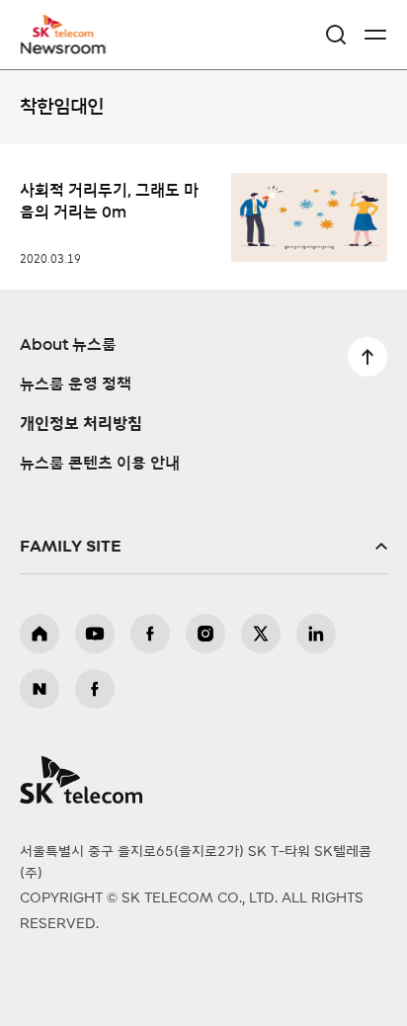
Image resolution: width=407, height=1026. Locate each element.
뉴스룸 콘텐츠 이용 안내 (100, 463)
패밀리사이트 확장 (203, 546)
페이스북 (150, 633)
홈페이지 (39, 633)
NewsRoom (64, 46)
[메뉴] (375, 34)
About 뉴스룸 (68, 345)
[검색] (336, 34)
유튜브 (95, 633)
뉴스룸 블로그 (39, 689)
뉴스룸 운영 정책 (75, 384)
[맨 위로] (367, 357)
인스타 (205, 633)
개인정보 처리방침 (81, 424)
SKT (69, 34)
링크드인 (316, 633)
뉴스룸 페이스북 (95, 689)
